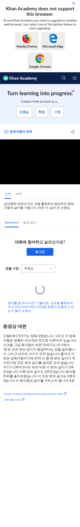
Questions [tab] (12, 222)
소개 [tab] (8, 194)
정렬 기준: (12, 268)
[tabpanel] (40, 204)
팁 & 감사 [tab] (29, 222)
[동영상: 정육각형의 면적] (40, 161)
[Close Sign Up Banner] (73, 91)
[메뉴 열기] (74, 78)
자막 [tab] (19, 194)
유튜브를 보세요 (12, 400)
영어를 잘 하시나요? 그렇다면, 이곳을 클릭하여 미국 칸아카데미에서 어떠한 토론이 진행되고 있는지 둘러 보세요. (41, 307)
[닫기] (74, 3)
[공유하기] (72, 132)
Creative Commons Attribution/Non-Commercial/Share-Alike (33, 394)
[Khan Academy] (18, 78)
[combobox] (38, 268)
